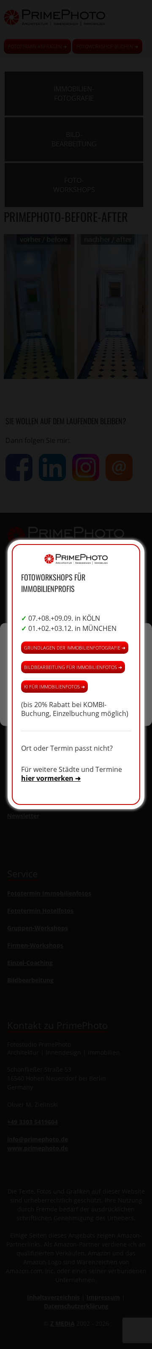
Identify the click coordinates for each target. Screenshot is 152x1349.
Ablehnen (76, 681)
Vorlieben (76, 704)
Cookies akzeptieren (76, 658)
